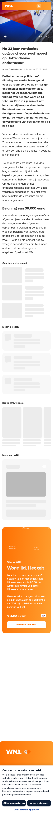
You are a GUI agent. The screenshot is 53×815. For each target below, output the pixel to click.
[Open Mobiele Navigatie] (46, 6)
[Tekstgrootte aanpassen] (40, 37)
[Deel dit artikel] (48, 37)
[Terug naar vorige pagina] (5, 37)
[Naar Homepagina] (9, 6)
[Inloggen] (39, 6)
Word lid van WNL (26, 625)
